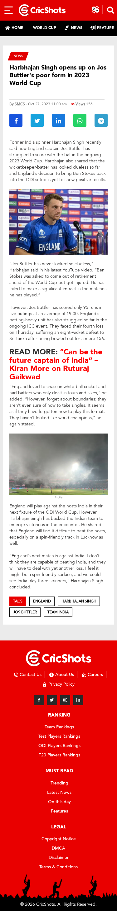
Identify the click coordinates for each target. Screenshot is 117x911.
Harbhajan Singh (78, 601)
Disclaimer (59, 858)
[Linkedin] (78, 700)
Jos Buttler (25, 612)
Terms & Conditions (58, 867)
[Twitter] (52, 700)
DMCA (58, 848)
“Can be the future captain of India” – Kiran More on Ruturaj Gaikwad (55, 364)
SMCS (20, 104)
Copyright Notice (58, 839)
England (42, 601)
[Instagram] (65, 700)
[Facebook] (39, 700)
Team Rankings (59, 727)
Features (59, 811)
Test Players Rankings (59, 736)
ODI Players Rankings (59, 746)
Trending (59, 783)
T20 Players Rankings (59, 755)
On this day (59, 802)
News (18, 56)
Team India (58, 612)
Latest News (59, 792)
